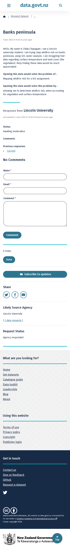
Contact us (9, 470)
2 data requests (13, 320)
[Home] (4, 16)
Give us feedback (13, 474)
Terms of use (11, 427)
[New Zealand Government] (29, 539)
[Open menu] (9, 6)
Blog (5, 394)
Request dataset (20, 16)
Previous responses (14, 146)
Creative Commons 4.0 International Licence (35, 519)
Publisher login (12, 442)
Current (11, 151)
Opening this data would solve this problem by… (30, 86)
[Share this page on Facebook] (15, 294)
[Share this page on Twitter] (6, 294)
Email (7, 184)
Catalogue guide (13, 379)
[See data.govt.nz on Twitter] (5, 492)
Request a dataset (14, 484)
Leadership (10, 389)
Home (6, 369)
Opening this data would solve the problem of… (30, 74)
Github (7, 479)
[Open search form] (60, 5)
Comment (9, 198)
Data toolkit (10, 384)
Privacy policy (11, 432)
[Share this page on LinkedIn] (23, 294)
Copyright (9, 437)
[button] (9, 259)
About (6, 399)
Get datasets (11, 374)
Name (7, 170)
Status (6, 126)
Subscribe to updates (37, 274)
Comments (9, 138)
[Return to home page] (34, 5)
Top (57, 539)
